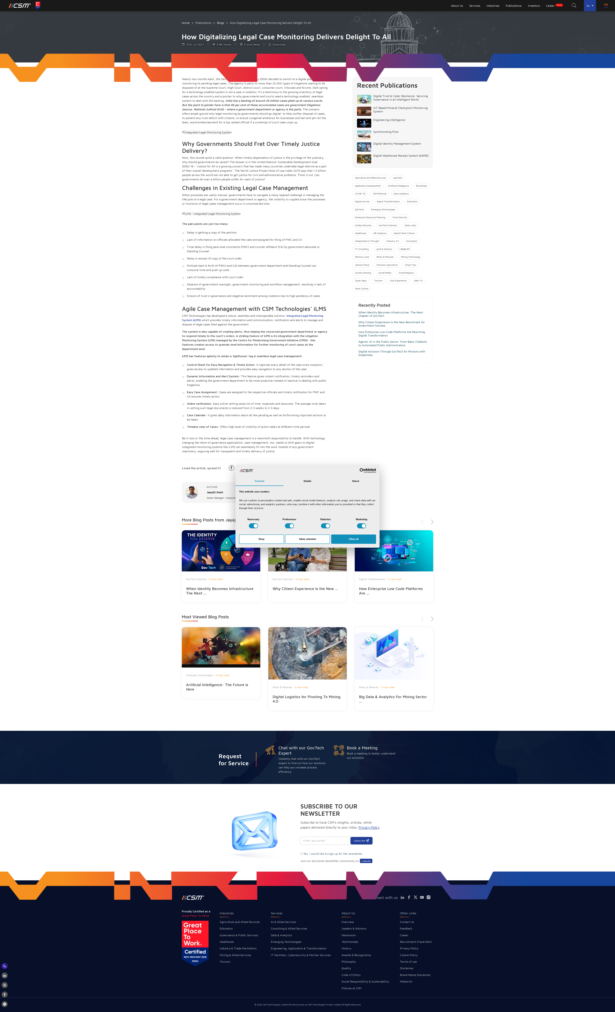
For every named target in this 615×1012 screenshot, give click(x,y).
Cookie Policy (409, 955)
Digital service (362, 201)
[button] (431, 521)
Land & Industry (384, 249)
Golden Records (363, 225)
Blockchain (421, 185)
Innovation (411, 241)
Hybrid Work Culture (404, 233)
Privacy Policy (409, 948)
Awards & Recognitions (356, 955)
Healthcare (360, 233)
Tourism (378, 280)
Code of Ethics (351, 975)
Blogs (220, 23)
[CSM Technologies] (25, 6)
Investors (534, 5)
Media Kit (406, 981)
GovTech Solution (388, 225)
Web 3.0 (418, 280)
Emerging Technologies (383, 209)
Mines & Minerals (385, 256)
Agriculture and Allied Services (370, 177)
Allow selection (307, 539)
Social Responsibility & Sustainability (365, 981)
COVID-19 (360, 193)
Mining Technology (410, 256)
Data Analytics (401, 193)
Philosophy (349, 961)
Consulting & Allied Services (289, 928)
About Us (348, 913)
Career (554, 5)
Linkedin (366, 860)
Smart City (410, 264)
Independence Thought (367, 241)
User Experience (398, 280)
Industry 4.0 (392, 241)
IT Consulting (362, 249)
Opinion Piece (362, 264)
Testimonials (350, 941)
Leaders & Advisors (354, 928)
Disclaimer (407, 968)
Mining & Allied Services (235, 955)
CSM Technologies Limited (275, 1004)
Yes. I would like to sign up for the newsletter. (333, 853)
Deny (261, 539)
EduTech (359, 209)
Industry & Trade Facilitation (238, 948)
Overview (348, 922)
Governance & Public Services (239, 935)
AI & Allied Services (283, 922)
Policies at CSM (351, 988)
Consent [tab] (259, 481)
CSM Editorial (379, 193)
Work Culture (362, 288)
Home (186, 23)
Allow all (353, 539)
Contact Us (407, 922)
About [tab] (355, 481)
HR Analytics (379, 233)
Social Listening (363, 272)
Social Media (384, 272)
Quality (346, 968)
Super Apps (361, 280)
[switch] (289, 525)
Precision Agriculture (387, 264)
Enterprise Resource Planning (370, 217)
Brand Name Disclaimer (415, 975)
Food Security (400, 217)
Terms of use (408, 961)
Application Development (368, 185)
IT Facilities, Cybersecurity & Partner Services (301, 955)
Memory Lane (362, 256)
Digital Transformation (388, 201)
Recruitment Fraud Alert (416, 941)
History (346, 948)
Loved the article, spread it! (201, 468)
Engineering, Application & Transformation (298, 948)
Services (276, 913)
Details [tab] (308, 481)
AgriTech (397, 177)
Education (412, 201)
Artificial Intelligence (398, 185)
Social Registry (406, 272)
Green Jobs (410, 225)
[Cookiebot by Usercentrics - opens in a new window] (362, 470)
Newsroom (349, 935)
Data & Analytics (281, 935)
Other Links (408, 913)
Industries (227, 913)
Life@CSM (405, 249)
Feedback (406, 928)
